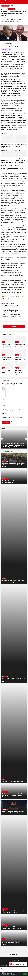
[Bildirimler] (9, 5)
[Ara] (2, 5)
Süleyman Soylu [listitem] (14, 305)
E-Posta (4, 405)
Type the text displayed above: (15, 417)
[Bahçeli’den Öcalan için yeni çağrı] (21, 142)
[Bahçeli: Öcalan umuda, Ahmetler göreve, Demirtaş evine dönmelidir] (7, 142)
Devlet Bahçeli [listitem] (5, 305)
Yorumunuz (8, 387)
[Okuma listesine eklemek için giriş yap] (20, 46)
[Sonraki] (12, 5)
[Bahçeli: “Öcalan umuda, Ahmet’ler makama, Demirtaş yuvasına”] (20, 368)
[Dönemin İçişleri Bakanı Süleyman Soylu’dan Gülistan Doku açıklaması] (21, 156)
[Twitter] (14, 960)
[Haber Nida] (12, 1)
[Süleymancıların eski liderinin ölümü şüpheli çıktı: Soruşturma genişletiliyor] (14, 534)
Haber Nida (7, 19)
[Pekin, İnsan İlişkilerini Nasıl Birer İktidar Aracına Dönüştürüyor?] (14, 476)
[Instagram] (18, 960)
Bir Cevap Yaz (6, 380)
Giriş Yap (15, 422)
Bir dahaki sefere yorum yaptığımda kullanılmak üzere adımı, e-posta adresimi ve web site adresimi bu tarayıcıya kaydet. (14, 410)
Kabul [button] (25, 974)
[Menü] (2, 2)
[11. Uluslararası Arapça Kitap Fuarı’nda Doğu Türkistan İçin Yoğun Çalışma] (14, 865)
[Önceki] (2, 439)
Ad (3, 399)
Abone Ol (14, 326)
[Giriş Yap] (7, 5)
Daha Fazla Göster (14, 947)
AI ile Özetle (8, 49)
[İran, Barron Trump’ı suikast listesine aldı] (14, 733)
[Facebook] (9, 960)
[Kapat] (25, 964)
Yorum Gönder (6, 422)
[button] (4, 5)
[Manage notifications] (3, 973)
